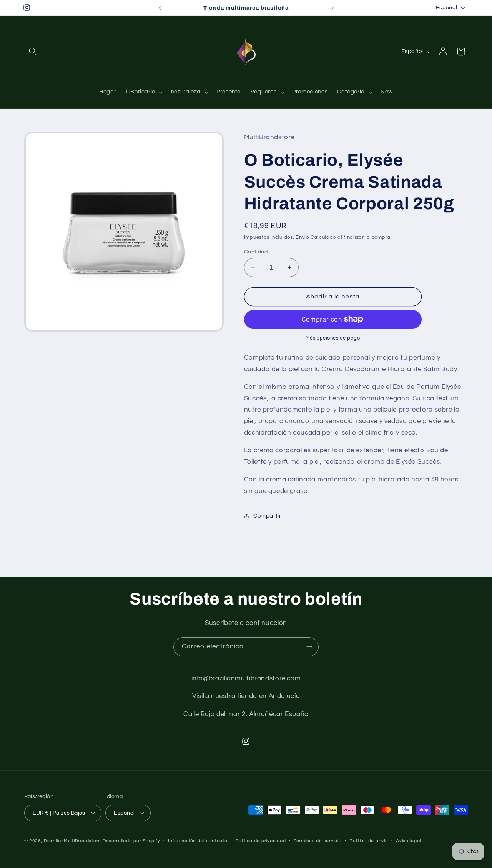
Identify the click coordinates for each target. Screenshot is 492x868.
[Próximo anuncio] (332, 7)
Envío (302, 237)
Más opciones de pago (333, 338)
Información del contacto (198, 841)
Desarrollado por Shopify (131, 840)
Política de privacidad (260, 841)
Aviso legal (408, 841)
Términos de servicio (318, 841)
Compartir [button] (267, 516)
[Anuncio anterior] (159, 7)
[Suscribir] (309, 646)
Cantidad (256, 252)
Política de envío (368, 841)
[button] (33, 51)
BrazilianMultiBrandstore (72, 840)
